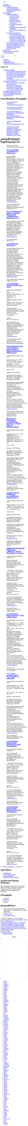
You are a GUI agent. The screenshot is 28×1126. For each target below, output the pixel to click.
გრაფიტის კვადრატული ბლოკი (15, 43)
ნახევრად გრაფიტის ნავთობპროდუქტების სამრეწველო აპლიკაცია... (14, 134)
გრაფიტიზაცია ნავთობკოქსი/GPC (16, 72)
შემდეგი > (12, 866)
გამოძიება (9, 201)
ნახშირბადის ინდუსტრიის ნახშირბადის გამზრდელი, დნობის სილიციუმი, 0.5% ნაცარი (15, 551)
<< (1, 866)
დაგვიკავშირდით (9, 52)
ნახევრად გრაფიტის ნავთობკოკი (16, 74)
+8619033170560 (8, 934)
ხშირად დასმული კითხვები (11, 51)
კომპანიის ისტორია (12, 7)
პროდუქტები (7, 13)
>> (15, 866)
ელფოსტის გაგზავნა (6, 932)
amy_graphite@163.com (9, 915)
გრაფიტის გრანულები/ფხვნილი (16, 75)
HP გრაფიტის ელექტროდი (14, 109)
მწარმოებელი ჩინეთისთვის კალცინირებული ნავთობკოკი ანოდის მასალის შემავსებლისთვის (14, 423)
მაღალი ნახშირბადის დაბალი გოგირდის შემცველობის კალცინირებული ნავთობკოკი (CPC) (14, 215)
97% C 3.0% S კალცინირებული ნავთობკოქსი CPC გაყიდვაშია (13, 676)
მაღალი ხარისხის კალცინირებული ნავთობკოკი (13, 151)
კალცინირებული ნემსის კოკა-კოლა (17, 80)
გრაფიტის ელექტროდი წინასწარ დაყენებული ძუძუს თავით (12, 925)
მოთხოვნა (3, 891)
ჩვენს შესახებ (7, 6)
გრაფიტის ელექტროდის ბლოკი (10, 922)
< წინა (4, 866)
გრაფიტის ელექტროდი (13, 33)
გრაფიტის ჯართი (11, 48)
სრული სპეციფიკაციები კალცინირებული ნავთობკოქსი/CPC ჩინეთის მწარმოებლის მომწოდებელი (15, 349)
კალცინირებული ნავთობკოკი (15, 104)
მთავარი (6, 4)
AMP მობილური (8, 921)
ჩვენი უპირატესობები (13, 8)
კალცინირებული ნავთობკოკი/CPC (13, 63)
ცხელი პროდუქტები (16, 919)
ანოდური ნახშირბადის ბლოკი (15, 44)
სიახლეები (7, 50)
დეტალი (14, 201)
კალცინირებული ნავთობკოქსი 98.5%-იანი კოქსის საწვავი (15, 615)
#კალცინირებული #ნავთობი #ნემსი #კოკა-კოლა (15, 285)
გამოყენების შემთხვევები (14, 10)
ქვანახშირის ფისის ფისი (13, 47)
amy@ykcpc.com (8, 914)
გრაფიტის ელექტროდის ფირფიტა (15, 926)
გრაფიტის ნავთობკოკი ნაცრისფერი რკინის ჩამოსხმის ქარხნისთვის (15, 117)
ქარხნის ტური (10, 11)
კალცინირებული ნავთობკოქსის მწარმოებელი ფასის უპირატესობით (14, 744)
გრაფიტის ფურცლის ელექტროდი (10, 928)
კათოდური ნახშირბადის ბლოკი (16, 45)
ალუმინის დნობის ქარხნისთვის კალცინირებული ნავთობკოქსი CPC (13, 495)
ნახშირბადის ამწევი (12, 14)
